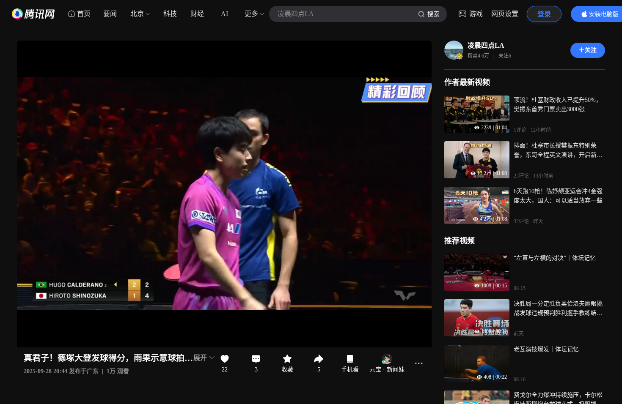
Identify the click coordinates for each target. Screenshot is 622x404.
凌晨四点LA (486, 45)
